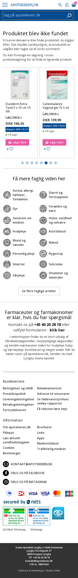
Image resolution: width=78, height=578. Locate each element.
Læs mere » (13, 117)
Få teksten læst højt (52, 409)
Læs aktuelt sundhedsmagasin (16, 440)
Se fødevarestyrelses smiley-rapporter (53, 401)
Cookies (8, 448)
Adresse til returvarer (53, 394)
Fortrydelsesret (14, 410)
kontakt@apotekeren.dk (31, 464)
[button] (4, 5)
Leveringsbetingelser (18, 399)
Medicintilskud (47, 443)
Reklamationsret (49, 388)
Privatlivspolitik (14, 394)
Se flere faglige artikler (39, 291)
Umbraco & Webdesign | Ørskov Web (39, 570)
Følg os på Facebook (27, 473)
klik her (57, 330)
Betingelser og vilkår (18, 388)
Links (40, 433)
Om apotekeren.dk (17, 427)
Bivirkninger (12, 453)
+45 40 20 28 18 (47, 324)
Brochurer (44, 427)
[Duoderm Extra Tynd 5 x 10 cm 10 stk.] (20, 85)
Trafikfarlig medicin (51, 449)
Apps (40, 438)
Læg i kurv (19, 142)
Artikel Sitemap (14, 529)
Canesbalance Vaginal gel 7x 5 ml (56, 106)
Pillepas (8, 433)
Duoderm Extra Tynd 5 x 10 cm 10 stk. (17, 107)
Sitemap (36, 529)
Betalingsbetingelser (18, 404)
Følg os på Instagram (29, 482)
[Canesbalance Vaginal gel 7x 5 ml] (57, 85)
